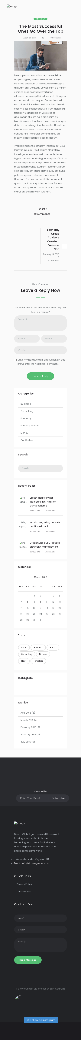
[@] (25, 1000)
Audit (24, 647)
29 (27, 620)
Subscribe (58, 798)
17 (40, 608)
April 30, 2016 (35, 511)
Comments (55, 38)
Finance (43, 654)
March (40, 577)
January (28, 734)
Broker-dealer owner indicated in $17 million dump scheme (43, 501)
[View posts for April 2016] (60, 577)
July (26, 741)
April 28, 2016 (35, 552)
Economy (40, 19)
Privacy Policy (24, 884)
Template (38, 661)
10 (40, 602)
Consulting (27, 411)
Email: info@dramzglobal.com (32, 863)
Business (26, 403)
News (24, 661)
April (26, 712)
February (28, 727)
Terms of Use (24, 891)
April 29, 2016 (35, 531)
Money (24, 432)
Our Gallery (27, 440)
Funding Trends (30, 425)
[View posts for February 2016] (21, 577)
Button (53, 647)
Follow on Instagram (43, 1020)
